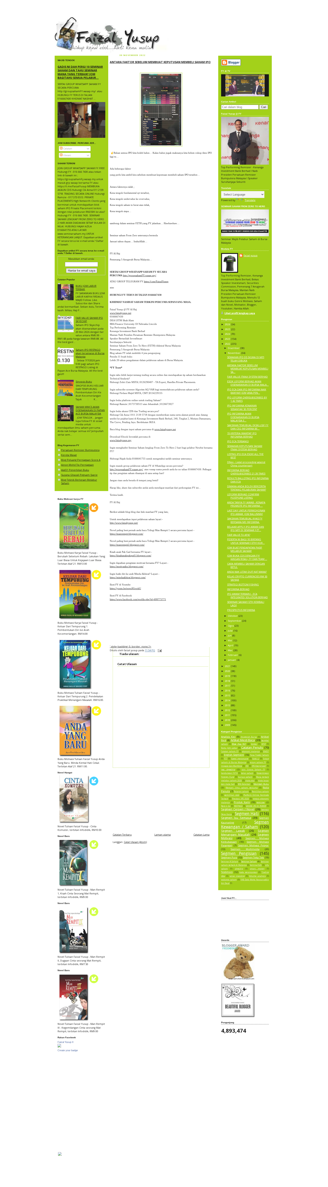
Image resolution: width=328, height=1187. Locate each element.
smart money (257, 868)
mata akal (250, 780)
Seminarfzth (256, 865)
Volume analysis (257, 876)
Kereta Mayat (69, 455)
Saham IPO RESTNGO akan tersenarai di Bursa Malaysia (90, 353)
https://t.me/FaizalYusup (156, 281)
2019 (228, 676)
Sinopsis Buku (84, 381)
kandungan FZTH (229, 773)
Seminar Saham (249, 861)
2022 (228, 343)
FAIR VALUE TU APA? (238, 534)
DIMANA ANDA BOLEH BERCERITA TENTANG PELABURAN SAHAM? (246, 488)
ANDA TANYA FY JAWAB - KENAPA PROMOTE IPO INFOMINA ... (246, 504)
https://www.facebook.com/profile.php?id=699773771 (138, 599)
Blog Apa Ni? (239, 743)
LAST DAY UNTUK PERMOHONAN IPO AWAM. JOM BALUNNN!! (246, 512)
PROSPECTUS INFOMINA (241, 610)
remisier (260, 802)
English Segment (234, 754)
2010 (228, 720)
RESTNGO (238, 806)
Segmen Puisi (229, 857)
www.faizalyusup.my (120, 440)
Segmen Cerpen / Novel (237, 809)
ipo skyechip (228, 769)
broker (254, 744)
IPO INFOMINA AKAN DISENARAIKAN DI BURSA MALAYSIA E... (243, 417)
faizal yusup (65, 19)
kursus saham (245, 777)
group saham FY (258, 762)
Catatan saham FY (230, 751)
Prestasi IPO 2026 (240, 798)
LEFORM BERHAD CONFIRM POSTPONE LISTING (243, 496)
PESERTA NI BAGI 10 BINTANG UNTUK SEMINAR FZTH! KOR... (246, 541)
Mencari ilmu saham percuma (242, 787)
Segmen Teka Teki (253, 857)
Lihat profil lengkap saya (239, 313)
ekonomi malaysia (251, 751)
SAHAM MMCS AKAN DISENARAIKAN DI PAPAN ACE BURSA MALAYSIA (90, 410)
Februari (233, 655)
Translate (250, 200)
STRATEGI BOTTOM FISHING (243, 584)
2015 (228, 695)
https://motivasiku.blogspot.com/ (126, 566)
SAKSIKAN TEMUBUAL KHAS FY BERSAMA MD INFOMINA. (244, 520)
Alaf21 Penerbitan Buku (75, 470)
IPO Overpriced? (259, 766)
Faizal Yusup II (65, 1042)
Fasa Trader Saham (259, 755)
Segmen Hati (247, 813)
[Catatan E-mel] (159, 650)
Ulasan (66, 155)
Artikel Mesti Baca (243, 740)
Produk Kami (242, 802)
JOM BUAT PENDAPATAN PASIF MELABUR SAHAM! (244, 549)
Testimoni (227, 872)
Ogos (231, 625)
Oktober (233, 615)
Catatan (67, 148)
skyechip (239, 868)
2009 (228, 725)
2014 (228, 700)
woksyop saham (229, 879)
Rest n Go (225, 806)
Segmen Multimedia (244, 849)
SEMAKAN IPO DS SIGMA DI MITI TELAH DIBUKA (245, 358)
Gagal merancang (239, 758)
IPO (247, 766)
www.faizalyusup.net (120, 313)
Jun (230, 635)
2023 (228, 338)
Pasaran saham (241, 791)
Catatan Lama (201, 834)
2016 (228, 690)
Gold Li (255, 758)
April (231, 645)
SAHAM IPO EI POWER (256, 806)
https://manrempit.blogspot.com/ (126, 533)
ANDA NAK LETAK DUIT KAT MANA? (247, 571)
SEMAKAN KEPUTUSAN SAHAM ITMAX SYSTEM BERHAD (244, 447)
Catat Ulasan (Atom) (135, 842)
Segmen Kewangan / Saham (245, 824)
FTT (225, 758)
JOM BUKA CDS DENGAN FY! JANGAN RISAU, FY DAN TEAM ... (247, 557)
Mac (230, 650)
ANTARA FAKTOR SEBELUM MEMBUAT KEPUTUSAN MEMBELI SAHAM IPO (160, 62)
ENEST (266, 751)
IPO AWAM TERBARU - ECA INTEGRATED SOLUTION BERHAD (247, 595)
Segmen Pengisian (239, 853)
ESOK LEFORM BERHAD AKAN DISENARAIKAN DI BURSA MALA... (248, 383)
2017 (228, 685)
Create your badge (68, 1050)
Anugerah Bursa (249, 737)
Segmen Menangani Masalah (245, 832)
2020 (228, 671)
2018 (228, 681)
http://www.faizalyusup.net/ (124, 522)
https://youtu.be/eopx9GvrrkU (125, 588)
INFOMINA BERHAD (238, 589)
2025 (228, 329)
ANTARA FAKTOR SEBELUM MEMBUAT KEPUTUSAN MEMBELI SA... (247, 369)
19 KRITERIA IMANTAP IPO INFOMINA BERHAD (242, 435)
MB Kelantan (244, 784)
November (234, 353)
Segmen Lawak (233, 831)
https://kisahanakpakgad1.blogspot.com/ (130, 555)
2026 (228, 324)
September (235, 620)
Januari (232, 660)
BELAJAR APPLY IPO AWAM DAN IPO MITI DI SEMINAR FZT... (245, 528)
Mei (230, 640)
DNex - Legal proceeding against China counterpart (246, 463)
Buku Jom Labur (229, 748)
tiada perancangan (248, 872)
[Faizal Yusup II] (59, 1046)
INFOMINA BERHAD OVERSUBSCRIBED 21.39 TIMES (246, 471)
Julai (230, 630)
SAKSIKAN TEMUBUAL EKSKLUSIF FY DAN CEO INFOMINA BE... (247, 426)
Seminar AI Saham (229, 861)
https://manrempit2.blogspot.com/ (127, 544)
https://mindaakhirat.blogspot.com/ (128, 577)
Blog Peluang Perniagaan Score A (80, 460)
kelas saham (247, 773)
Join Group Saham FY (253, 769)
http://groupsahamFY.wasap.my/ (139, 275)
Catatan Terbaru (122, 834)
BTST (264, 744)
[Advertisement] (161, 799)
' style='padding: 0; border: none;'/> (130, 646)
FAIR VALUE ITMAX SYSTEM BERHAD (247, 376)
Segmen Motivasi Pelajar (253, 845)
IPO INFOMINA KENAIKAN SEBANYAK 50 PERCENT (242, 407)
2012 (228, 710)
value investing (237, 876)
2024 (228, 334)
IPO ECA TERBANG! (238, 441)
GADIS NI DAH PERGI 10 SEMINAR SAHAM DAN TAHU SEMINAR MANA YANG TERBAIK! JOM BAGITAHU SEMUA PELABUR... (80, 72)
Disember (234, 348)
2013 (228, 705)
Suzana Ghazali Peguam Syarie (79, 475)
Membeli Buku (261, 784)
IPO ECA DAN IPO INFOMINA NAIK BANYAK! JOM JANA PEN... (246, 391)
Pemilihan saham (260, 791)
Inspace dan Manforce (231, 766)
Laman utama (162, 834)
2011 (228, 715)
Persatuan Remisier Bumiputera (80, 450)
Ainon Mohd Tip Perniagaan (77, 464)
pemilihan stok (231, 795)
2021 (228, 666)
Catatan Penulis (252, 747)
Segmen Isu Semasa (236, 818)
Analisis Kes (228, 736)
